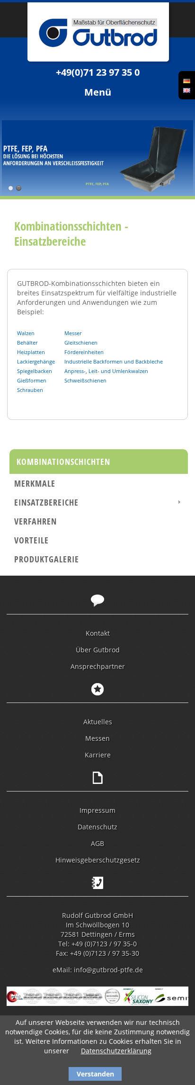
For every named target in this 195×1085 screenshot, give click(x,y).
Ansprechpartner (98, 666)
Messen (97, 738)
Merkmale (34, 483)
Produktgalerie (46, 559)
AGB (97, 843)
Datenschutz (97, 826)
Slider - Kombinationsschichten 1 (11, 188)
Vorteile (31, 540)
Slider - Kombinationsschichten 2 (19, 188)
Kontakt (98, 633)
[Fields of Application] (186, 89)
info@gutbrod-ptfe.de (108, 969)
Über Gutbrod (98, 649)
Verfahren (35, 521)
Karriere (98, 754)
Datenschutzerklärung (116, 1050)
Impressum (97, 810)
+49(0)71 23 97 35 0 (98, 72)
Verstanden (95, 1073)
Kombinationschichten (63, 461)
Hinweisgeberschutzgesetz (97, 859)
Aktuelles (97, 721)
